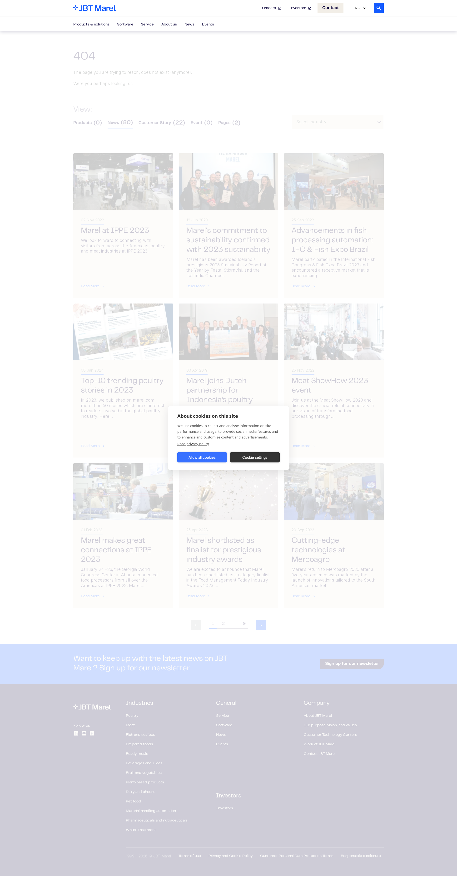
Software (125, 24)
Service (147, 24)
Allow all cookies (202, 457)
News (189, 24)
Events (208, 24)
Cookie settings (255, 457)
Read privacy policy (193, 443)
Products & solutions (91, 24)
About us (169, 24)
